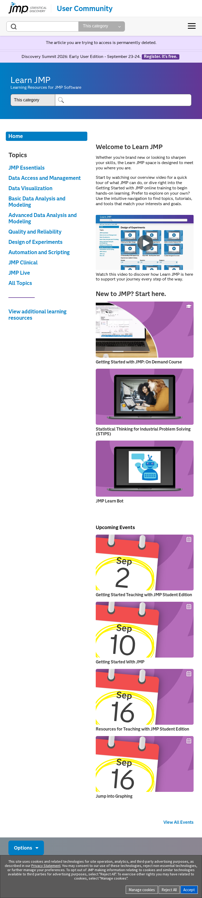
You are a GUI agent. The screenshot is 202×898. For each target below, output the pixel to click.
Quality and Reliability (35, 232)
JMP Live (19, 273)
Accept (189, 889)
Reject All (169, 889)
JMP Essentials (26, 168)
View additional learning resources (37, 314)
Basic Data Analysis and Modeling (36, 201)
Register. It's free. (160, 56)
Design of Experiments (35, 242)
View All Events (178, 822)
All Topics (20, 283)
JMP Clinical (23, 262)
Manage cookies (142, 889)
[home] (27, 8)
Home (15, 136)
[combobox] (42, 26)
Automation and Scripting (39, 252)
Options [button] (23, 848)
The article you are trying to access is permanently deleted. (101, 42)
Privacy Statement (45, 865)
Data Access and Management (44, 178)
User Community (85, 8)
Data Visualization (30, 188)
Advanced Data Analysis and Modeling (42, 218)
